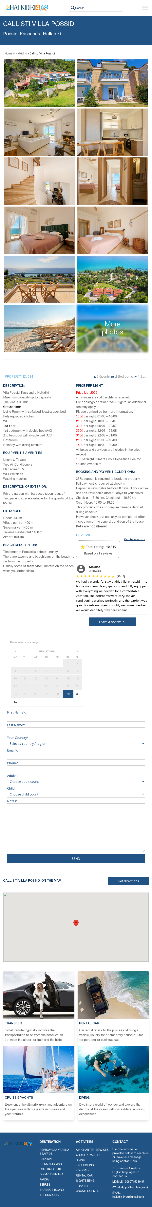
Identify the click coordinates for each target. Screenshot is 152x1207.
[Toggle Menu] (145, 8)
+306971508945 (133, 1182)
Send (76, 858)
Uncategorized (87, 1191)
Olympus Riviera (51, 1174)
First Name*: (16, 712)
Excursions (85, 1165)
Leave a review (110, 622)
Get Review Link (134, 539)
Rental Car (84, 1176)
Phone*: (13, 763)
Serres (45, 1185)
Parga (44, 1179)
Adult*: (12, 776)
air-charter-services (92, 1150)
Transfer (83, 1186)
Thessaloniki (49, 1195)
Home (8, 53)
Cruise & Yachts (88, 1155)
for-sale (82, 1170)
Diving (80, 1160)
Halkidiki (21, 53)
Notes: (12, 801)
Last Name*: (16, 725)
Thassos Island (52, 1190)
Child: (11, 788)
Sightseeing (85, 1181)
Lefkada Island (51, 1164)
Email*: (12, 750)
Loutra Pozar (50, 1169)
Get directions (128, 881)
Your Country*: (18, 737)
